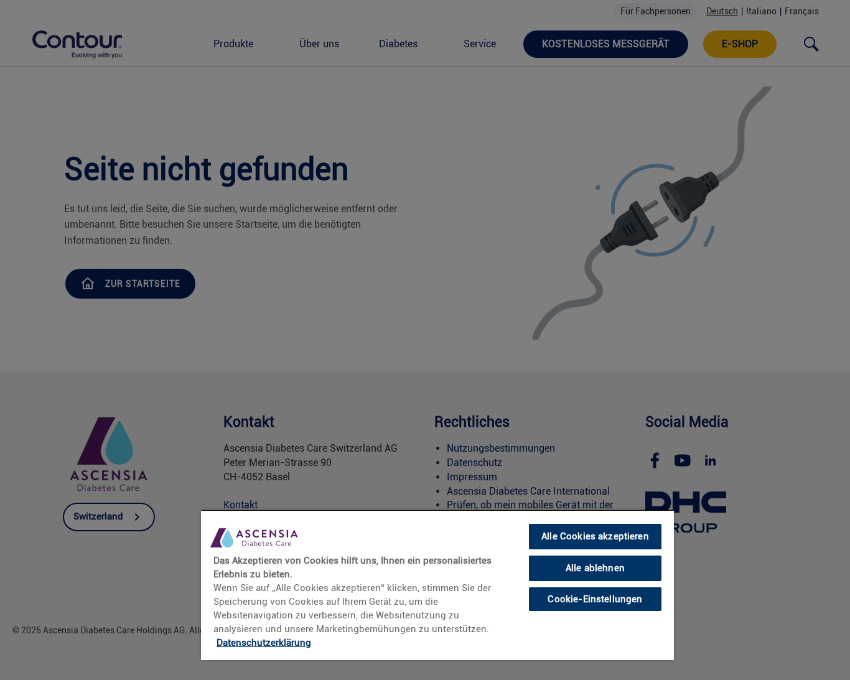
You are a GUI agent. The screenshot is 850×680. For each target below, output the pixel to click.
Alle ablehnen (595, 568)
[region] (437, 585)
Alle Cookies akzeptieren (595, 536)
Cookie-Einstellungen (595, 598)
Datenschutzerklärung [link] (264, 642)
